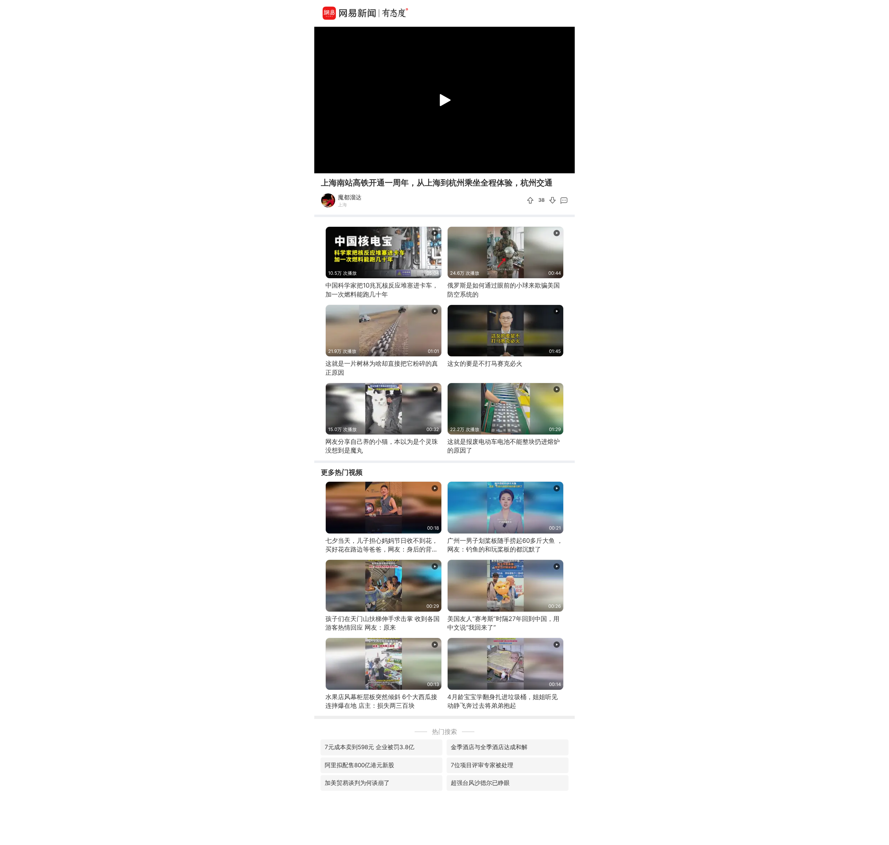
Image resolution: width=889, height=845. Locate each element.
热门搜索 (444, 731)
